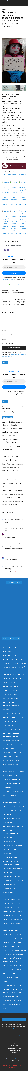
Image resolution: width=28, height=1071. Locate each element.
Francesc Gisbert (5, 467)
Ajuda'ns (4, 406)
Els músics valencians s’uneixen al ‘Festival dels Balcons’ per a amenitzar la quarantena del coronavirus (20, 303)
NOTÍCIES (7, 7)
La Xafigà (4, 483)
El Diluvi (11, 456)
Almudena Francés (17, 428)
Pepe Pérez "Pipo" (18, 494)
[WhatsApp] (10, 34)
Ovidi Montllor (19, 490)
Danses (19, 453)
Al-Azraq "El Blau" (7, 428)
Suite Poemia (4, 504)
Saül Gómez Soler (19, 501)
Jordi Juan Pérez (8, 519)
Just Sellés (5, 480)
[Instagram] (10, 1016)
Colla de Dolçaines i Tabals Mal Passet (10, 440)
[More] (21, 34)
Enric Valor (6, 464)
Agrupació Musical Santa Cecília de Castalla (12, 423)
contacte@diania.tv (20, 1035)
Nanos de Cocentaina (6, 292)
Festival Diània (19, 464)
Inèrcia (16, 470)
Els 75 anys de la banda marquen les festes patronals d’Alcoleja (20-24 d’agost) (14, 521)
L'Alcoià (17, 480)
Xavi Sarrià (15, 504)
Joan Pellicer (5, 473)
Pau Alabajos (5, 494)
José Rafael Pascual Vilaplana (15, 473)
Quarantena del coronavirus (18, 292)
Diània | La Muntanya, (14, 1028)
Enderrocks (14, 460)
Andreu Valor (7, 432)
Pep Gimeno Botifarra (11, 497)
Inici (3, 7)
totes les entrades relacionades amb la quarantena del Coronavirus (14, 174)
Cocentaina (18, 435)
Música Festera (8, 490)
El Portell (17, 456)
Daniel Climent (5, 453)
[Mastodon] (22, 1016)
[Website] (5, 250)
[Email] (13, 34)
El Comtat (4, 456)
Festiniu (13, 464)
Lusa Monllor (11, 483)
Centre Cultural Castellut (8, 435)
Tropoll (10, 504)
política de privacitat (8, 279)
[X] (6, 34)
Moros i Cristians (8, 487)
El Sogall (6, 460)
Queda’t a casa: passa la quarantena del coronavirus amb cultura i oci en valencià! (8, 302)
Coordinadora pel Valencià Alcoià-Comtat (12, 447)
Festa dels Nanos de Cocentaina (15, 290)
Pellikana (11, 494)
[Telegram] (17, 34)
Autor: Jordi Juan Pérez (12, 241)
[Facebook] (3, 34)
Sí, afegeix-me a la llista (9, 343)
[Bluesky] (18, 1016)
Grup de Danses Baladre (8, 470)
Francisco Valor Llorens (14, 467)
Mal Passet (19, 483)
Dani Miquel (13, 453)
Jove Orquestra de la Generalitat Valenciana (11, 476)
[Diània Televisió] (14, 3)
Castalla (16, 432)
